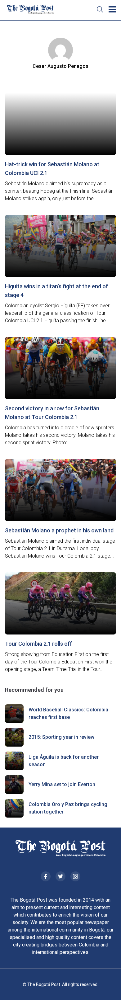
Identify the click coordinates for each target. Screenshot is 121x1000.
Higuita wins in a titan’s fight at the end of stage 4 (56, 290)
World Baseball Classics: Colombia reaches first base (68, 713)
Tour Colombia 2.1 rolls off (38, 643)
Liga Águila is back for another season (64, 760)
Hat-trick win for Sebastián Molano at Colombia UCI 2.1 (52, 168)
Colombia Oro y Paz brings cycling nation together (68, 808)
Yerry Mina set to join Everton (62, 784)
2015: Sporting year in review (61, 737)
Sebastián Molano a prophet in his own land (59, 530)
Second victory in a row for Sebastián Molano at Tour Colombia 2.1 (52, 412)
